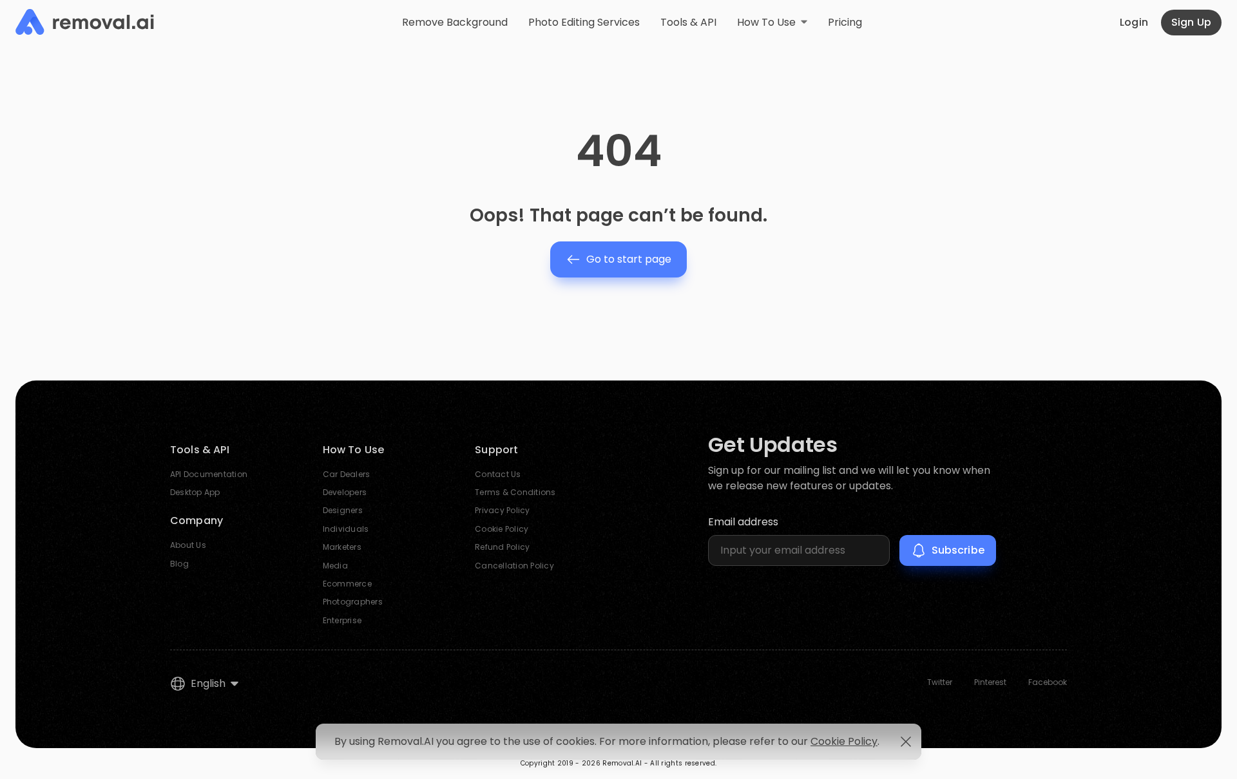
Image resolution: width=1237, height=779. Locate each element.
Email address (743, 521)
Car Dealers (346, 474)
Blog (179, 563)
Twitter (939, 682)
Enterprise (342, 620)
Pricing (845, 22)
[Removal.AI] (84, 22)
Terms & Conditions (515, 492)
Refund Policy (502, 546)
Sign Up (1191, 22)
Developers (345, 492)
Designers (343, 510)
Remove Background (455, 22)
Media (335, 565)
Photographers (353, 601)
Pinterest (990, 682)
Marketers (342, 546)
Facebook (1047, 682)
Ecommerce (347, 583)
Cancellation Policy (514, 565)
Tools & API (688, 22)
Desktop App (195, 492)
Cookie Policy (501, 528)
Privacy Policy (502, 510)
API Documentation (208, 474)
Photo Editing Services (584, 22)
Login (1134, 22)
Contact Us (498, 474)
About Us (188, 545)
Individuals (346, 528)
